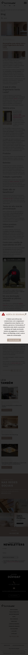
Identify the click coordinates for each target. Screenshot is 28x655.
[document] (14, 327)
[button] (26, 314)
